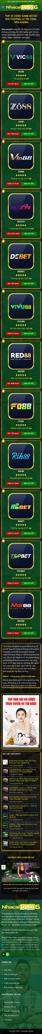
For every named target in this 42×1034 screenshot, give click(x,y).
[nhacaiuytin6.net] (22, 7)
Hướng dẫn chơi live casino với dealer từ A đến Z (21, 884)
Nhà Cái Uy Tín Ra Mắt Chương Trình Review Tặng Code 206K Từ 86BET (23, 780)
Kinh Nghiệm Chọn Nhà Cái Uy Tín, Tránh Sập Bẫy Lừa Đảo (23, 798)
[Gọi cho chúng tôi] (7, 954)
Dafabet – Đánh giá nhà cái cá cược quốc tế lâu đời (23, 825)
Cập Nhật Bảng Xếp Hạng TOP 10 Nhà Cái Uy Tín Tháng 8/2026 (22, 771)
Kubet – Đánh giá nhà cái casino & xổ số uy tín (23, 816)
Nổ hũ (5, 646)
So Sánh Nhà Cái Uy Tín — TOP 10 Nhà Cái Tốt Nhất (23, 807)
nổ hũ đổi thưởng (12, 668)
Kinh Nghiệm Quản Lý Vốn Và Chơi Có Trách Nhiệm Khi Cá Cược (23, 789)
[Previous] (3, 877)
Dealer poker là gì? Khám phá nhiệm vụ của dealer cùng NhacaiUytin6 (23, 843)
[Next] (38, 877)
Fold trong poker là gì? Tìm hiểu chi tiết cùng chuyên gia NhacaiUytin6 (24, 834)
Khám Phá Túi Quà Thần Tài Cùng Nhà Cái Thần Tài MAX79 (22, 762)
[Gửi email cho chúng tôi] (3, 954)
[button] (3, 7)
